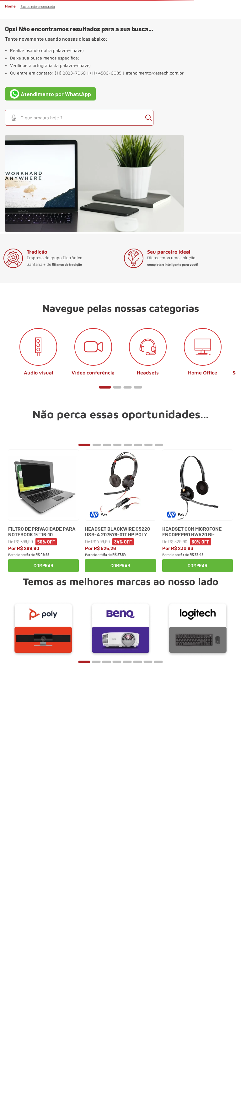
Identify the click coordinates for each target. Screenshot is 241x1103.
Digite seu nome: (34, 839)
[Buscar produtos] (232, 59)
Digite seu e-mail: (34, 867)
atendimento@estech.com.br (155, 142)
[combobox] (120, 59)
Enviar (120, 901)
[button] (11, 34)
